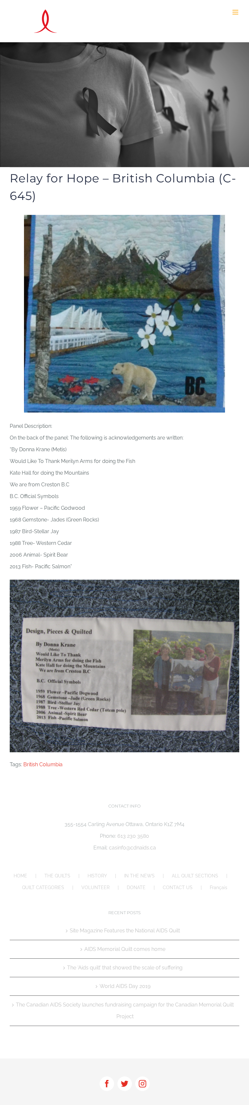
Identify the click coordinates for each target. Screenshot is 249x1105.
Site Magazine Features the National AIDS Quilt (125, 930)
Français (218, 887)
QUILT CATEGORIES (43, 887)
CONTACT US (178, 887)
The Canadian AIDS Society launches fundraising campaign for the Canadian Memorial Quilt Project (125, 1010)
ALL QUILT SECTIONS (195, 875)
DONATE (136, 887)
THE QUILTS (57, 875)
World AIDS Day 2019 (125, 986)
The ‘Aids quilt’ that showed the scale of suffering (125, 968)
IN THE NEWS (139, 875)
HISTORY (97, 875)
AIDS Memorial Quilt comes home (124, 949)
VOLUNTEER (95, 887)
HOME (20, 875)
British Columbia (43, 764)
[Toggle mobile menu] (235, 12)
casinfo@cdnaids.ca (132, 848)
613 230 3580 (133, 836)
